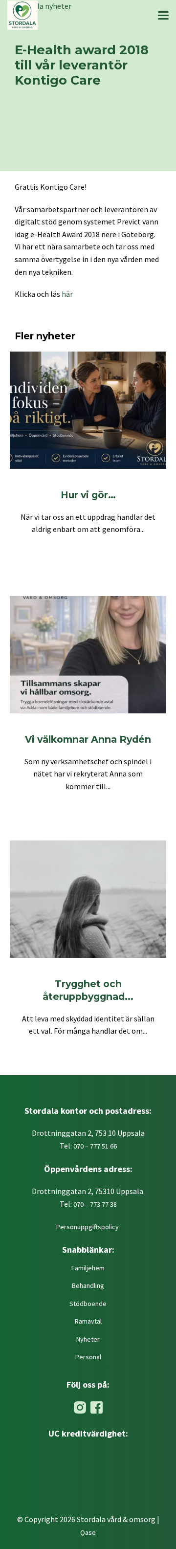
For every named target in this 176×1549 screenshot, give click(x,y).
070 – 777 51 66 (95, 1146)
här (67, 294)
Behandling (88, 1285)
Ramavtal (88, 1321)
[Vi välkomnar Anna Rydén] (88, 654)
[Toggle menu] (163, 17)
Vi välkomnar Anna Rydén (88, 739)
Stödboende (88, 1303)
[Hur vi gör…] (88, 410)
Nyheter (88, 1339)
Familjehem (88, 1267)
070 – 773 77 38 (95, 1204)
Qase (88, 1532)
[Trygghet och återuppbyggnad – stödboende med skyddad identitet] (88, 899)
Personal (88, 1356)
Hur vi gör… (88, 495)
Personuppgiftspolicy (88, 1226)
